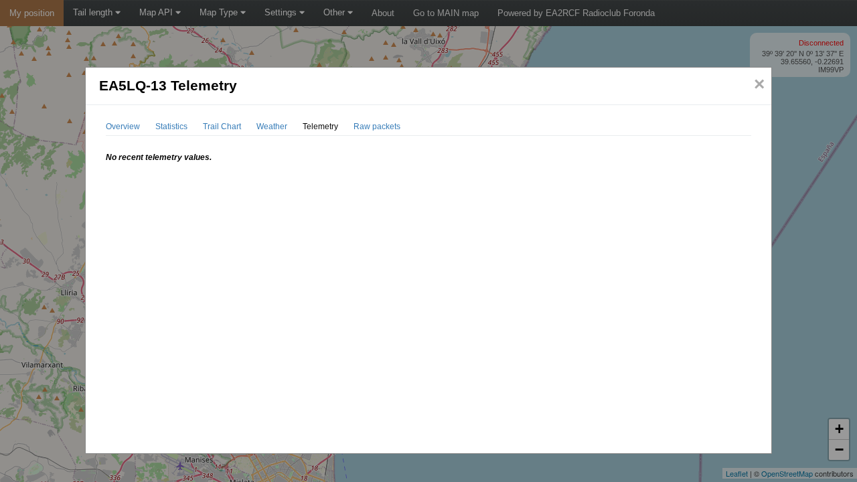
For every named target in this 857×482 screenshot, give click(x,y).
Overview (123, 126)
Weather (271, 126)
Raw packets (377, 126)
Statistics (171, 126)
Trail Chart (222, 126)
